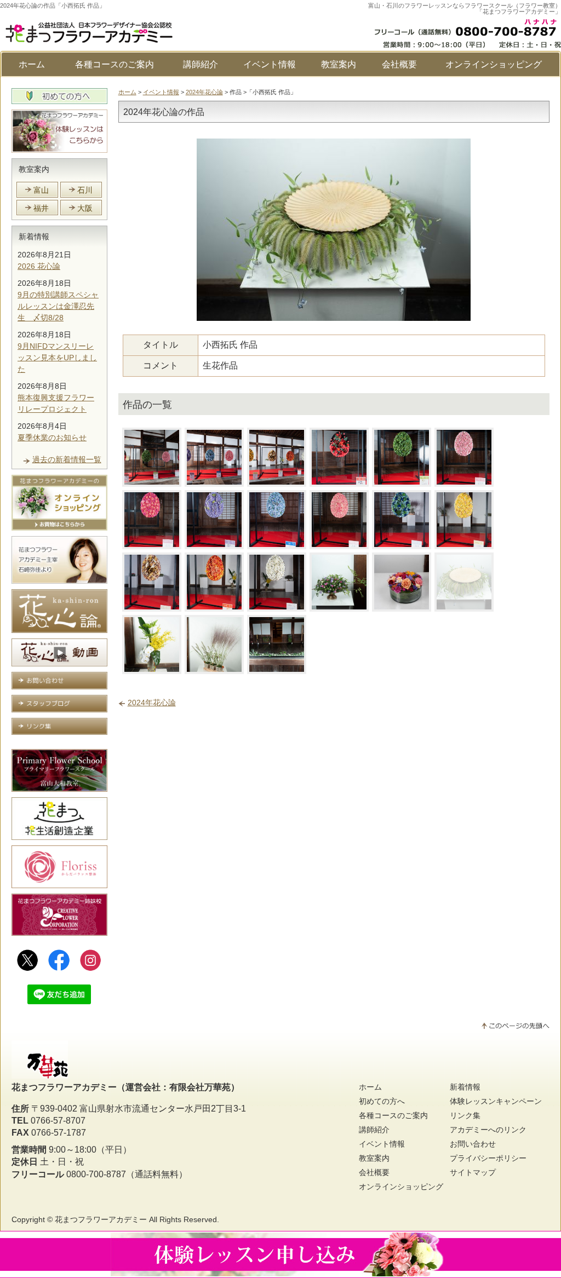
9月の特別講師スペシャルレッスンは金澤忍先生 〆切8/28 (58, 306)
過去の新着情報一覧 (66, 459)
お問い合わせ (473, 1143)
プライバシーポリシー (488, 1158)
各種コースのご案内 (114, 64)
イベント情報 (269, 64)
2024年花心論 (204, 92)
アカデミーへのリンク (488, 1129)
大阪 (85, 208)
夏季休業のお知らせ (52, 437)
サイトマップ (473, 1172)
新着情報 (34, 236)
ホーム (32, 64)
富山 (41, 190)
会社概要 (399, 64)
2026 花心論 (39, 266)
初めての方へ (382, 1101)
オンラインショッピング (493, 64)
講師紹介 (200, 64)
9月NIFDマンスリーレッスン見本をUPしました (57, 357)
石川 (85, 190)
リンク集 (465, 1115)
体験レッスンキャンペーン (496, 1101)
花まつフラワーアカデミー (101, 1219)
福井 (41, 208)
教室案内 (338, 64)
